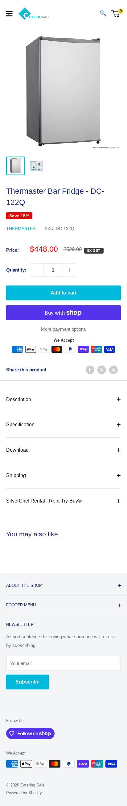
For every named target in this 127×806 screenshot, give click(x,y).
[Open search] (90, 13)
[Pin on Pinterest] (101, 369)
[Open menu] (9, 13)
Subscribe (27, 681)
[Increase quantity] (69, 270)
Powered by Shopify (24, 792)
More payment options (63, 329)
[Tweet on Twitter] (113, 369)
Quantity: (16, 269)
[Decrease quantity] (36, 270)
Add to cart (63, 292)
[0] (116, 13)
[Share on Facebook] (90, 369)
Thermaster (21, 228)
